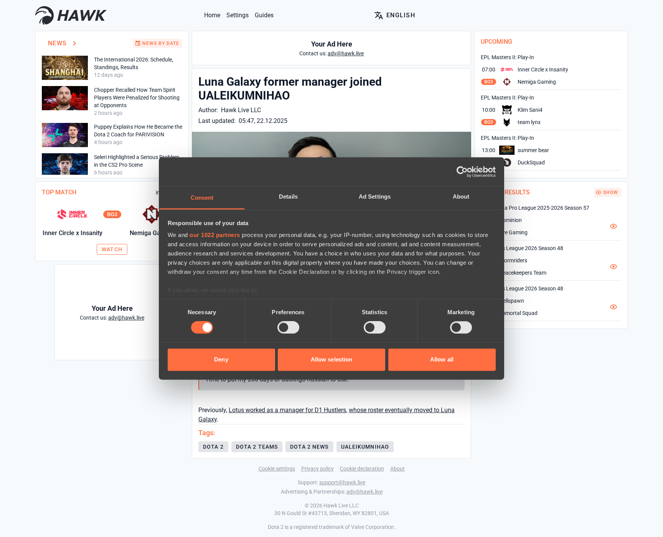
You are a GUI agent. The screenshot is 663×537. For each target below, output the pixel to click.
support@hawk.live (342, 482)
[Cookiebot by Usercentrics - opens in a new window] (462, 171)
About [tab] (461, 196)
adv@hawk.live (364, 492)
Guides (264, 15)
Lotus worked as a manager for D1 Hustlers (287, 410)
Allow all (442, 359)
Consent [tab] (202, 197)
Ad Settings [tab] (375, 196)
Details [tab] (288, 196)
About (397, 469)
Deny (221, 359)
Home (212, 15)
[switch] (288, 328)
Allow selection (332, 359)
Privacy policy (317, 469)
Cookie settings (277, 469)
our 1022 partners (215, 235)
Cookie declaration (362, 469)
